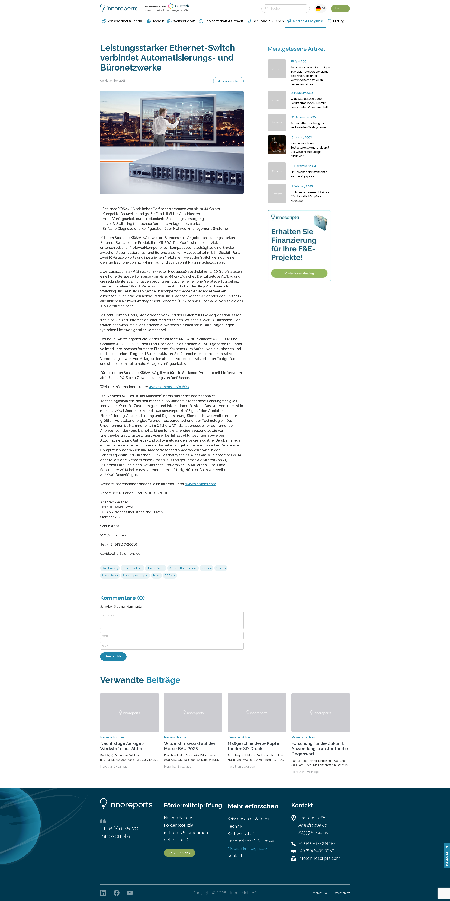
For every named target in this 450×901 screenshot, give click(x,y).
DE (323, 8)
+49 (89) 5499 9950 (316, 850)
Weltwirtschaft (242, 833)
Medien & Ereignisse (247, 848)
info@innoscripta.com (319, 858)
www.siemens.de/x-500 (169, 387)
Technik (235, 826)
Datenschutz (342, 893)
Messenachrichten (228, 81)
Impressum (319, 893)
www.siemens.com (200, 484)
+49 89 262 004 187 (316, 843)
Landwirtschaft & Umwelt (252, 841)
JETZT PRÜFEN (179, 852)
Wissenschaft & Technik (251, 818)
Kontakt (340, 8)
